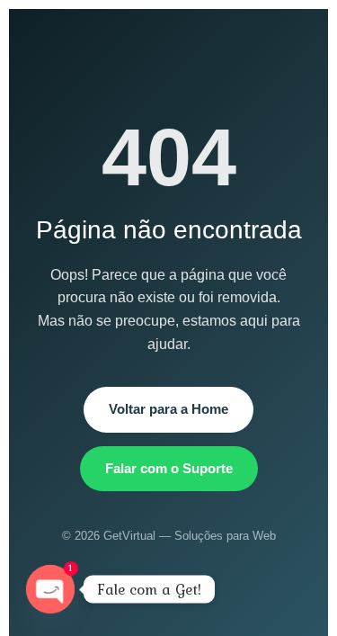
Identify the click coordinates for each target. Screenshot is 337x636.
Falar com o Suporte (169, 468)
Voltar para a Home (168, 409)
